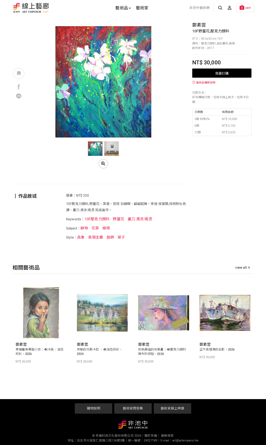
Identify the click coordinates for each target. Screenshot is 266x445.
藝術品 (121, 7)
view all (241, 268)
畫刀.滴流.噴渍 (140, 219)
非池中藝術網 (199, 8)
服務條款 (167, 436)
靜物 (84, 228)
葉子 (121, 237)
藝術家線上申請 (172, 408)
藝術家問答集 (133, 408)
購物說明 (93, 408)
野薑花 (118, 219)
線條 (106, 228)
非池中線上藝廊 (45, 8)
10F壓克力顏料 (97, 219)
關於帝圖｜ (152, 436)
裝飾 (110, 237)
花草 (95, 228)
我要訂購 (222, 73)
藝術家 (142, 7)
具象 (81, 237)
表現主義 (95, 237)
